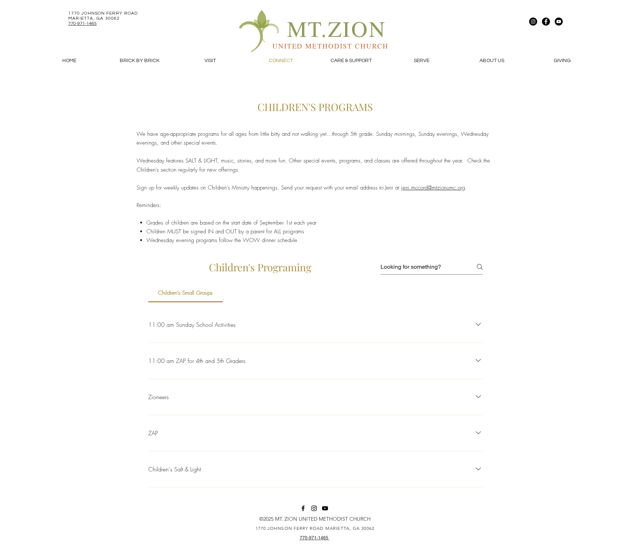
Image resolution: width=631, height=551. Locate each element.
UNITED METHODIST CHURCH (330, 45)
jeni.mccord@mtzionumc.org (433, 187)
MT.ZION (336, 28)
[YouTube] (559, 22)
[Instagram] (533, 22)
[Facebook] (546, 22)
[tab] (185, 292)
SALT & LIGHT (201, 160)
